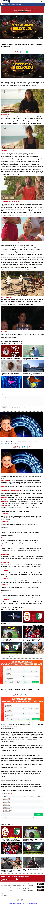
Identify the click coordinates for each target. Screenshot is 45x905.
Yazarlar (29, 887)
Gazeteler (30, 888)
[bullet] (17, 407)
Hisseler (24, 887)
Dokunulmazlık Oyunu (7, 343)
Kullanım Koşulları (30, 903)
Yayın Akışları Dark (11, 885)
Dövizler (24, 885)
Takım (21, 343)
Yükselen (17, 609)
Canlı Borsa (17, 883)
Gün (6, 609)
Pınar (18, 343)
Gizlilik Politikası (18, 903)
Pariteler (24, 890)
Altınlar (24, 883)
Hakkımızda (10, 903)
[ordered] (16, 407)
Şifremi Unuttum (4, 895)
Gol (6, 824)
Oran (15, 824)
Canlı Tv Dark (10, 883)
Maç (9, 824)
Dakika (2, 824)
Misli (12, 824)
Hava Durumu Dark (4, 883)
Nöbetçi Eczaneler (11, 887)
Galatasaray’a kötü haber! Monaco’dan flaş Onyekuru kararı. (14, 4)
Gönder (4, 407)
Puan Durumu (17, 887)
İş (9, 609)
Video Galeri (30, 885)
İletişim (14, 903)
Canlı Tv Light (3, 887)
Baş (2, 343)
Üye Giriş (2, 892)
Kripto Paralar (25, 888)
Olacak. (13, 609)
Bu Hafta (2, 609)
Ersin (14, 343)
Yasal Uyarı (35, 903)
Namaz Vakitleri (18, 885)
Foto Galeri (30, 883)
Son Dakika (10, 888)
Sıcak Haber (30, 890)
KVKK (25, 903)
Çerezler (22, 903)
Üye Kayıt (2, 893)
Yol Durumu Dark (4, 885)
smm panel (10, 890)
